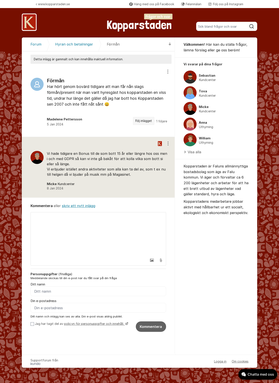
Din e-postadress (43, 301)
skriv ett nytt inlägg (78, 206)
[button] (152, 260)
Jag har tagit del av (79, 324)
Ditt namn (38, 284)
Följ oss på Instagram (228, 4)
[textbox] (98, 234)
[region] (98, 100)
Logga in (220, 361)
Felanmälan (193, 4)
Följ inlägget (143, 121)
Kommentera (151, 326)
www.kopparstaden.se (54, 4)
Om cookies (240, 361)
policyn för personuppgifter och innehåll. (94, 324)
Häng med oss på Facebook (154, 4)
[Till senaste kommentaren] (170, 44)
